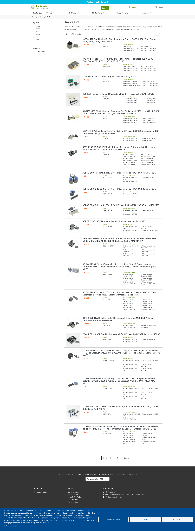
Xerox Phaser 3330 (147, 46)
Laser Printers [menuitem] (122, 13)
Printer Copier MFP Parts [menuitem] (42, 13)
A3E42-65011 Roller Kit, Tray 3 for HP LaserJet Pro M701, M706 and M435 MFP (120, 173)
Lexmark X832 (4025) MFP (149, 85)
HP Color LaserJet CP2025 (149, 360)
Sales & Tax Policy (75, 497)
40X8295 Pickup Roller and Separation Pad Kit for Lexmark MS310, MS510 (118, 94)
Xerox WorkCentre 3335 (148, 50)
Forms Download (74, 492)
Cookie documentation (11, 526)
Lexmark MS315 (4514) (148, 103)
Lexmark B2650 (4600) (148, 120)
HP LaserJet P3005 (147, 140)
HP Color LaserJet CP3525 (149, 414)
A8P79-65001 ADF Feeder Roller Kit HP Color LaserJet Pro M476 (113, 221)
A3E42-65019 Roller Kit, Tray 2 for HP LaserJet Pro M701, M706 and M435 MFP (120, 205)
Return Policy (73, 495)
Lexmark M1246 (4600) (148, 122)
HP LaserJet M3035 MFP (149, 138)
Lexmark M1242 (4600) (130, 122)
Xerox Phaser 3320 (129, 46)
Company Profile (40, 492)
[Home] (33, 6)
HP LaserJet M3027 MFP (130, 138)
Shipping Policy (73, 499)
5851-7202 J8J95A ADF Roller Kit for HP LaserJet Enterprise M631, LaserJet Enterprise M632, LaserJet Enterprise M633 (119, 148)
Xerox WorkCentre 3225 (130, 48)
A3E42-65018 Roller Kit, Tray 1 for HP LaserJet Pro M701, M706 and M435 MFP (120, 189)
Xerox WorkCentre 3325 (130, 50)
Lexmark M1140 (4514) (130, 99)
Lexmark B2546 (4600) (130, 120)
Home (34, 17)
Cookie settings (113, 519)
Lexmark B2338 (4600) (130, 118)
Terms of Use (73, 502)
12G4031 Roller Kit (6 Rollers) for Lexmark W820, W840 (109, 76)
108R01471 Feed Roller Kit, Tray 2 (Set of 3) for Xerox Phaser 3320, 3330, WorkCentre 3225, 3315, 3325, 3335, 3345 (118, 60)
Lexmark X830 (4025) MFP (131, 85)
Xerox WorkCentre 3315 (148, 48)
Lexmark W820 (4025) (130, 81)
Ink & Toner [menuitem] (71, 13)
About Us (38, 489)
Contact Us (108, 489)
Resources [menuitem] (144, 13)
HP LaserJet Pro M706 (130, 181)
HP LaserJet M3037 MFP (130, 140)
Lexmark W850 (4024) (130, 83)
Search (104, 8)
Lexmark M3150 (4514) (130, 101)
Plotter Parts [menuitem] (96, 13)
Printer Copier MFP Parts (46, 17)
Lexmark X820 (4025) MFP (149, 83)
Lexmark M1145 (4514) (148, 99)
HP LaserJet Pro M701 (148, 177)
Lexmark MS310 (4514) (148, 101)
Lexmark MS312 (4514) (130, 103)
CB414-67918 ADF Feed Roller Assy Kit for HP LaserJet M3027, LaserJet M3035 (121, 334)
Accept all (177, 519)
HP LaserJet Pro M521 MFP (149, 230)
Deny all (145, 519)
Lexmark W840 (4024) (148, 81)
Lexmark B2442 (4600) (148, 118)
